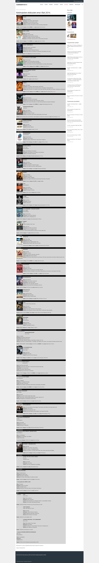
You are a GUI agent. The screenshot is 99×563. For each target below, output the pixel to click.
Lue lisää (54, 91)
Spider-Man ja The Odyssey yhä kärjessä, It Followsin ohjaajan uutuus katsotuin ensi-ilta (74, 46)
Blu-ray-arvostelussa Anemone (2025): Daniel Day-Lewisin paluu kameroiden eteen (74, 120)
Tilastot (61, 4)
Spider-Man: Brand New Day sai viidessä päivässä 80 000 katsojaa (74, 73)
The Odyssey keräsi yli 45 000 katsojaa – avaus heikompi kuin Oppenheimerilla (74, 85)
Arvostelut (56, 4)
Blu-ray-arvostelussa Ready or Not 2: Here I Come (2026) (75, 130)
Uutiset (46, 4)
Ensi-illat (66, 4)
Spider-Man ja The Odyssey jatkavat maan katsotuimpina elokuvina (74, 63)
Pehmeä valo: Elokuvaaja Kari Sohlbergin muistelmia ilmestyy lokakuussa (74, 52)
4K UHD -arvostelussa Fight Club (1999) (74, 125)
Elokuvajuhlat (77, 4)
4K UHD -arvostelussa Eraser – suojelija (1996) (74, 68)
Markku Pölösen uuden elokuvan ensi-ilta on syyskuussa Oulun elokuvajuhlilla (74, 57)
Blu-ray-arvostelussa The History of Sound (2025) (74, 96)
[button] (82, 4)
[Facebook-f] (16, 1)
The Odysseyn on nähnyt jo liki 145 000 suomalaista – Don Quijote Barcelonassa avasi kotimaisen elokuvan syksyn (74, 79)
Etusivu (41, 4)
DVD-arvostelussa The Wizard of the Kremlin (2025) (73, 91)
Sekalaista (71, 4)
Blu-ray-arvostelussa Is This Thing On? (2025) (74, 140)
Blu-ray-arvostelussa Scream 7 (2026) (74, 135)
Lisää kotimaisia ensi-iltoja (71, 39)
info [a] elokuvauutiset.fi (79, 1)
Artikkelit (51, 4)
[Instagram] (19, 1)
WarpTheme (30, 561)
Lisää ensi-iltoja (69, 29)
